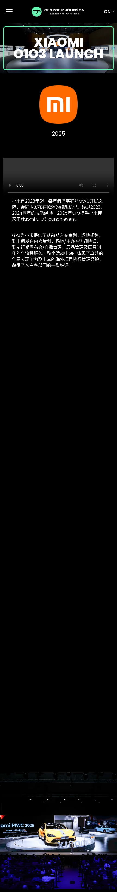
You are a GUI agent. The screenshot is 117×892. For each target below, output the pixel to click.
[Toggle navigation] (9, 12)
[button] (106, 11)
